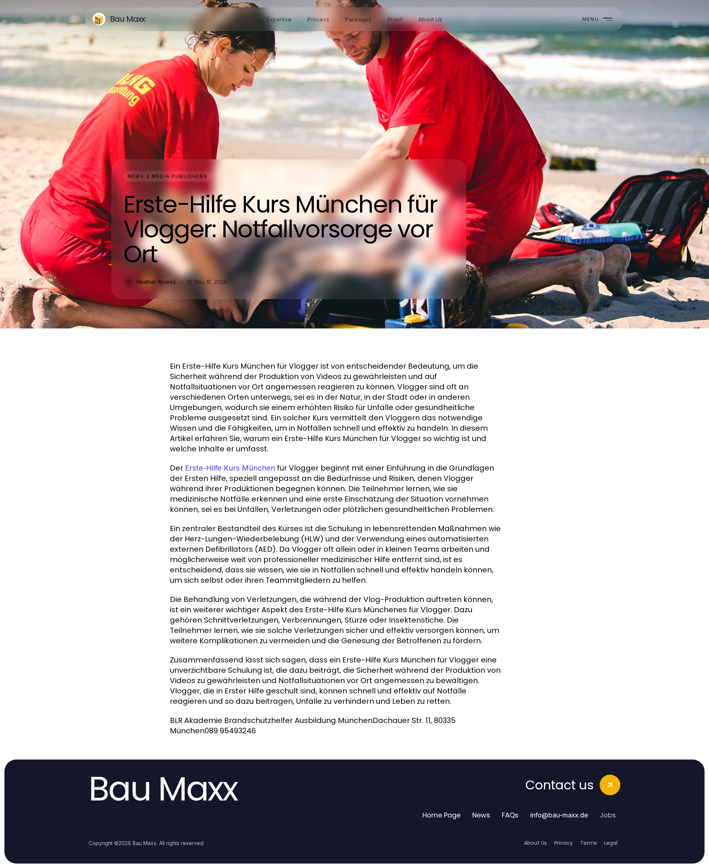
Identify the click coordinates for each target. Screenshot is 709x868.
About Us (535, 843)
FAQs (510, 815)
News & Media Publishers (168, 176)
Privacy (563, 843)
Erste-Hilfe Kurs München (230, 468)
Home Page (441, 815)
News (481, 815)
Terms (588, 843)
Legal (610, 843)
